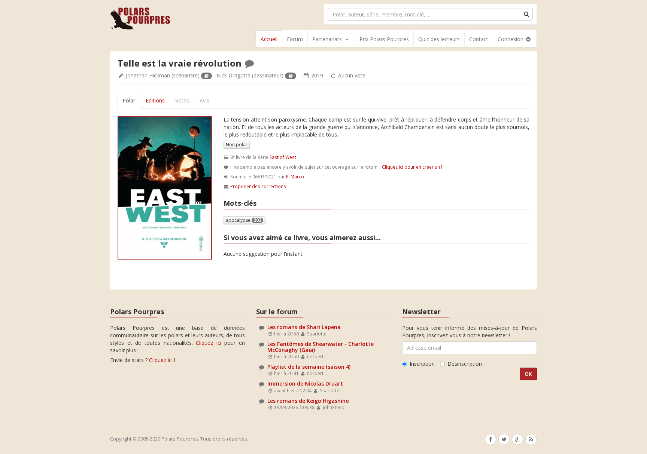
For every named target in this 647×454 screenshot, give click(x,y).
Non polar (236, 144)
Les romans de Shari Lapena (304, 327)
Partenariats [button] (327, 39)
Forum (295, 39)
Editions (155, 100)
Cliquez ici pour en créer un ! (412, 167)
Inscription (422, 363)
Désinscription (464, 363)
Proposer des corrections (258, 186)
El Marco (295, 177)
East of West (283, 157)
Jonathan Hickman (148, 75)
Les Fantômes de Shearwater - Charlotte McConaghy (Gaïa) (320, 346)
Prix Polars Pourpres (384, 39)
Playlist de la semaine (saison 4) (308, 366)
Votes (182, 100)
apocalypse (243, 220)
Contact (478, 39)
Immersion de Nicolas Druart (305, 383)
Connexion (511, 39)
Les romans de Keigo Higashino (308, 400)
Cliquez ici (208, 342)
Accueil (269, 39)
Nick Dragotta (233, 75)
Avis (204, 100)
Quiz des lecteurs (439, 39)
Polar (128, 100)
